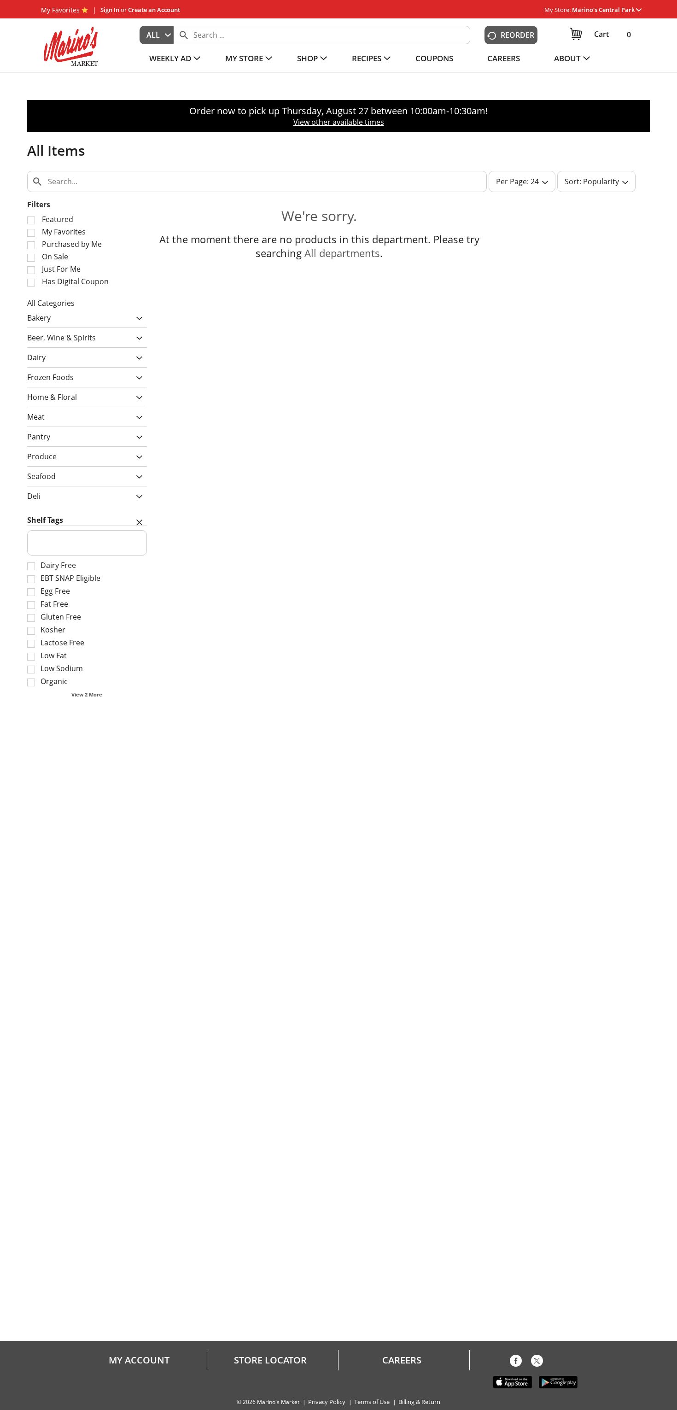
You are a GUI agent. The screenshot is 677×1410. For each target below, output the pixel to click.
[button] (607, 10)
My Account (139, 1360)
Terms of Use (372, 1401)
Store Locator (270, 1360)
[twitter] (537, 1362)
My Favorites (60, 10)
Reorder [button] (517, 35)
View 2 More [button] (86, 694)
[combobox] (157, 35)
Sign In (109, 10)
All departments (342, 253)
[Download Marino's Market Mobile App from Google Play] (558, 1381)
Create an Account (154, 10)
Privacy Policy (326, 1401)
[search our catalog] (184, 35)
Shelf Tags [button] (45, 520)
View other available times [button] (338, 122)
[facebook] (516, 1362)
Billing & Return (419, 1401)
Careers (401, 1360)
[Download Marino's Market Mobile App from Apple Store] (512, 1381)
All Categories (51, 303)
